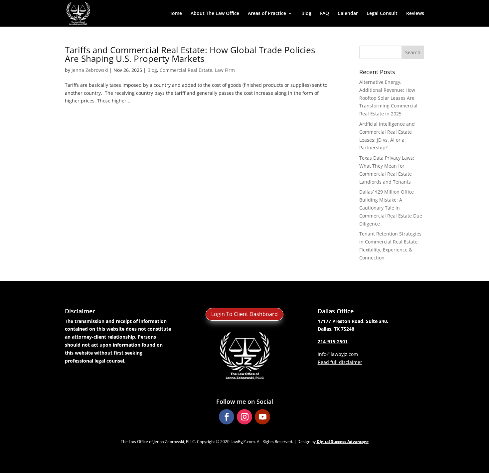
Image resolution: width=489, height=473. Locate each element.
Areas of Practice (267, 13)
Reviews (415, 13)
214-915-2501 (333, 341)
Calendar (348, 13)
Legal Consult (382, 13)
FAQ (324, 13)
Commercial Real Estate (186, 70)
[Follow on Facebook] (226, 416)
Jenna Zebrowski (90, 70)
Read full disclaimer (340, 362)
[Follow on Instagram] (244, 416)
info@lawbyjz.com (338, 354)
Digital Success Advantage (343, 441)
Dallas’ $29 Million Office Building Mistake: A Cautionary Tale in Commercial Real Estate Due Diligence (390, 208)
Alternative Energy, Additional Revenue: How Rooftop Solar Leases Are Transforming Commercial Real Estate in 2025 (388, 98)
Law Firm (225, 70)
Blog (306, 13)
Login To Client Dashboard (244, 314)
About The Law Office (215, 13)
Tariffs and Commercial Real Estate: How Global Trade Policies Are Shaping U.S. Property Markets (190, 54)
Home (175, 13)
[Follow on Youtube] (262, 416)
